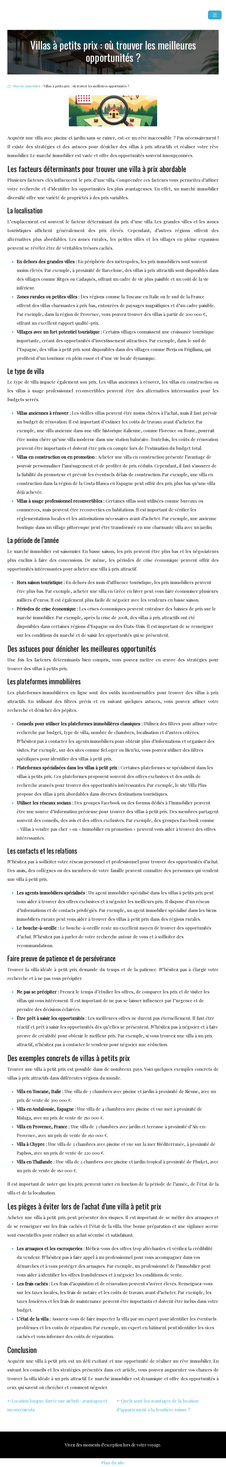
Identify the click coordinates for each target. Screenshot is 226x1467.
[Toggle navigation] (215, 15)
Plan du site (113, 1463)
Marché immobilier (27, 86)
